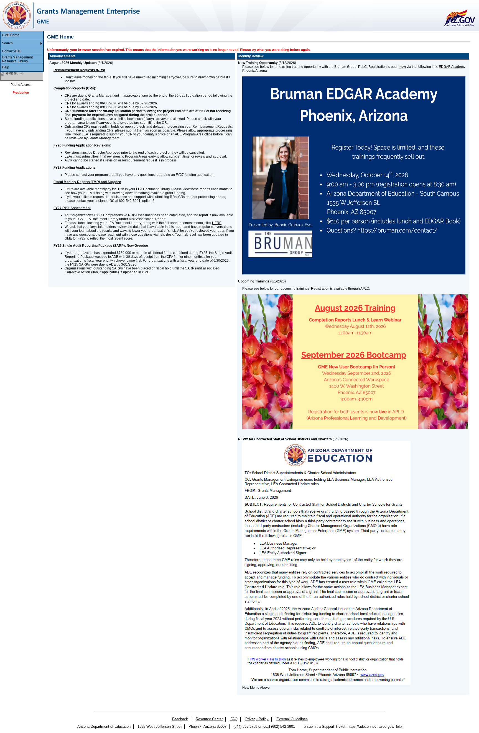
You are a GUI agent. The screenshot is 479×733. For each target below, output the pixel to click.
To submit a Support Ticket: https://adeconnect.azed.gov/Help (352, 726)
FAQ (234, 719)
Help (5, 67)
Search (7, 43)
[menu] (22, 51)
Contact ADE (11, 51)
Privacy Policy (257, 719)
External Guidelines (292, 719)
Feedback (180, 719)
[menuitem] (22, 35)
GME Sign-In (15, 73)
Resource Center (209, 719)
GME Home (10, 35)
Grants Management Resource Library (17, 59)
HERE (216, 223)
